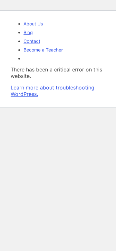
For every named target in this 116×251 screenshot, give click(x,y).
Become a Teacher (43, 49)
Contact (32, 41)
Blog (28, 32)
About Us (33, 23)
